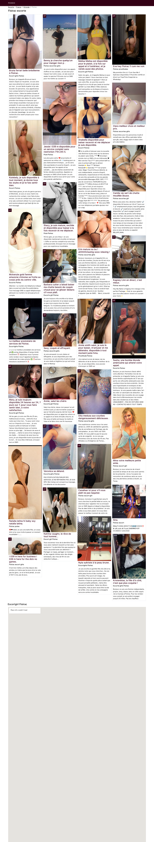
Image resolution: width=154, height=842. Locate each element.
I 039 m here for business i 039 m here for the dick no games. (23, 559)
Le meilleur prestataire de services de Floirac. (22, 342)
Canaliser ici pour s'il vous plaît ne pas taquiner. (91, 491)
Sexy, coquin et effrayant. (57, 348)
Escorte (11, 7)
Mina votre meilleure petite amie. (127, 461)
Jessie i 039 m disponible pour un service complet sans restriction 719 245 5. (59, 149)
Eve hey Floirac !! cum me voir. (129, 66)
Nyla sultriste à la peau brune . (94, 562)
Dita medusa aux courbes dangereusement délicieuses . (93, 417)
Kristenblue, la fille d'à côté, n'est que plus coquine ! (127, 581)
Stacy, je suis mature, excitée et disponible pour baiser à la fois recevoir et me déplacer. (59, 228)
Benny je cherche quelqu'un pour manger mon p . (58, 61)
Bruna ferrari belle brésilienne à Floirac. (24, 71)
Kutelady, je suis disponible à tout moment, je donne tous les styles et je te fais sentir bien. (24, 181)
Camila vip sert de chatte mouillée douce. (126, 194)
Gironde (26, 7)
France (18, 7)
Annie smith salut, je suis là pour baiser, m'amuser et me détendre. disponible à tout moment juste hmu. (93, 349)
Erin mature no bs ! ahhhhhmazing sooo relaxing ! (94, 250)
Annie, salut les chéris (55, 401)
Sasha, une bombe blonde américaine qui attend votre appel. (127, 363)
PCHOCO (11, 3)
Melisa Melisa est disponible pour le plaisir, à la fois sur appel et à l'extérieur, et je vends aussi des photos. (93, 65)
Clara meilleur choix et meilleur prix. (129, 127)
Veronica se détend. (54, 471)
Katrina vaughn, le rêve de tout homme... (57, 535)
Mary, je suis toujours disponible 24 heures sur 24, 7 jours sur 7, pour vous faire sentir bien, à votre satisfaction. (25, 404)
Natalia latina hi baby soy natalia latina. (22, 522)
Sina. (115, 520)
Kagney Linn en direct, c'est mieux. (127, 281)
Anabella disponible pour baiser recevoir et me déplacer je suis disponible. (94, 142)
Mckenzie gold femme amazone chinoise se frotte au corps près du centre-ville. (25, 277)
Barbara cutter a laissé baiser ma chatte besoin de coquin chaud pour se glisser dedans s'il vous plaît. (59, 288)
